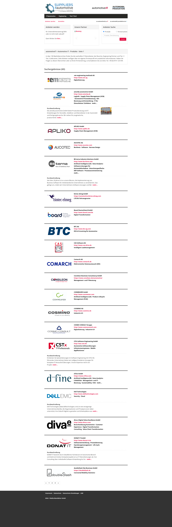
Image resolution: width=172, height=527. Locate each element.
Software (85, 147)
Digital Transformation (82, 215)
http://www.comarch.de (82, 262)
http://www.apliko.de (82, 129)
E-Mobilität (78, 380)
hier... (59, 38)
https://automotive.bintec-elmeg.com (87, 196)
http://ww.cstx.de (80, 344)
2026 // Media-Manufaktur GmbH (55, 498)
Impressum (48, 493)
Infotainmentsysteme (81, 348)
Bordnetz (77, 147)
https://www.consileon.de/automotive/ (88, 278)
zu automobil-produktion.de (118, 21)
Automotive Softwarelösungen (85, 346)
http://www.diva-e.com (82, 422)
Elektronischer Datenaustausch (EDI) (87, 264)
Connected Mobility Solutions (84, 473)
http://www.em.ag (80, 78)
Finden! (123, 39)
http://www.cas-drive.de (82, 245)
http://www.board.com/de (83, 212)
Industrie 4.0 (78, 313)
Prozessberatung (96, 443)
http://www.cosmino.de (82, 311)
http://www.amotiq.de (82, 94)
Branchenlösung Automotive (84, 425)
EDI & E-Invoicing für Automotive (85, 231)
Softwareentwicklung (81, 443)
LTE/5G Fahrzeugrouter (82, 198)
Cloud (83, 396)
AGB (82, 493)
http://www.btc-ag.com (82, 229)
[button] (76, 37)
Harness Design (94, 147)
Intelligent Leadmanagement (84, 248)
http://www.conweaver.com (84, 294)
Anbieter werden (50, 21)
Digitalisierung (79, 80)
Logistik (77, 96)
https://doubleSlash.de (82, 470)
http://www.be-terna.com (83, 161)
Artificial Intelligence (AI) (82, 164)
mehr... (94, 103)
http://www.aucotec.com (83, 145)
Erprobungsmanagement (83, 445)
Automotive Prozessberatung (85, 99)
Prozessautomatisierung (93, 171)
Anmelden (61, 21)
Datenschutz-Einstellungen (71, 493)
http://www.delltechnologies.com (86, 394)
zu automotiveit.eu (101, 21)
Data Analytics (98, 164)
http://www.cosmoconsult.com (85, 327)
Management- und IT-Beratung (85, 280)
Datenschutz (57, 493)
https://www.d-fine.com (82, 376)
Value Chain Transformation (93, 429)
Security (77, 396)
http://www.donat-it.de (82, 440)
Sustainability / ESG (89, 383)
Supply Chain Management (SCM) (92, 96)
